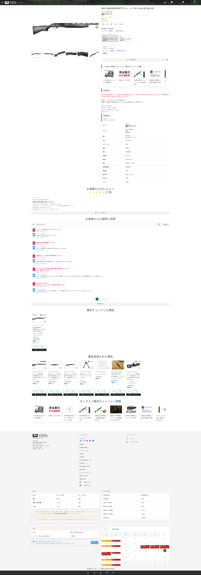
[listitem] (100, 230)
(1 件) (110, 17)
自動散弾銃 (127, 132)
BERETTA (127, 124)
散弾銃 (126, 131)
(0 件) (41, 371)
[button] (171, 2)
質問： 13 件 (104, 18)
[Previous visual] (34, 27)
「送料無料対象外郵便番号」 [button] (61, 513)
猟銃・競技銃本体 (129, 129)
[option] (100, 440)
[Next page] (107, 299)
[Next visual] (96, 27)
